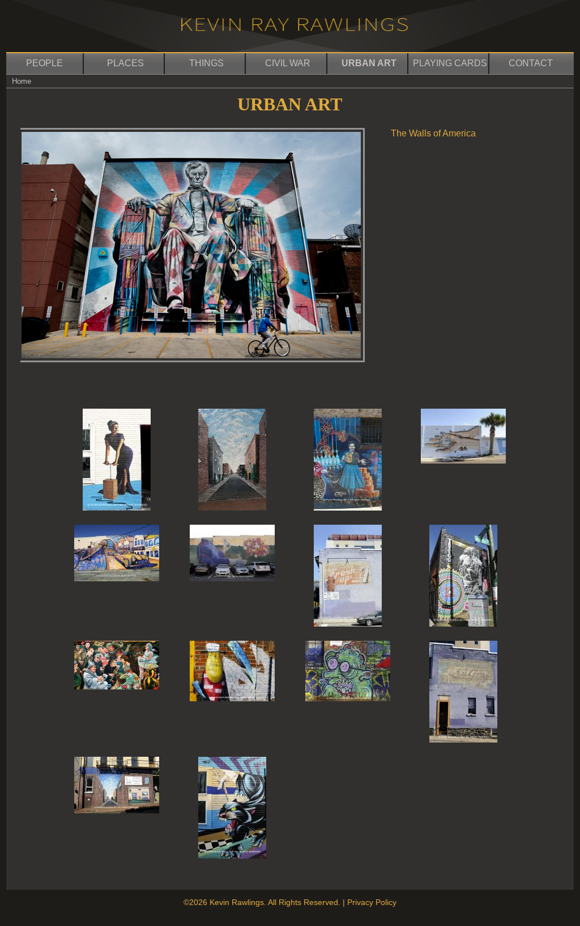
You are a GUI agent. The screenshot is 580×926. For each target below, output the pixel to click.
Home (21, 81)
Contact (531, 63)
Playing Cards (450, 63)
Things (206, 63)
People (44, 63)
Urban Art (369, 63)
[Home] (294, 28)
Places (125, 63)
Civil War (287, 63)
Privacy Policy (371, 902)
